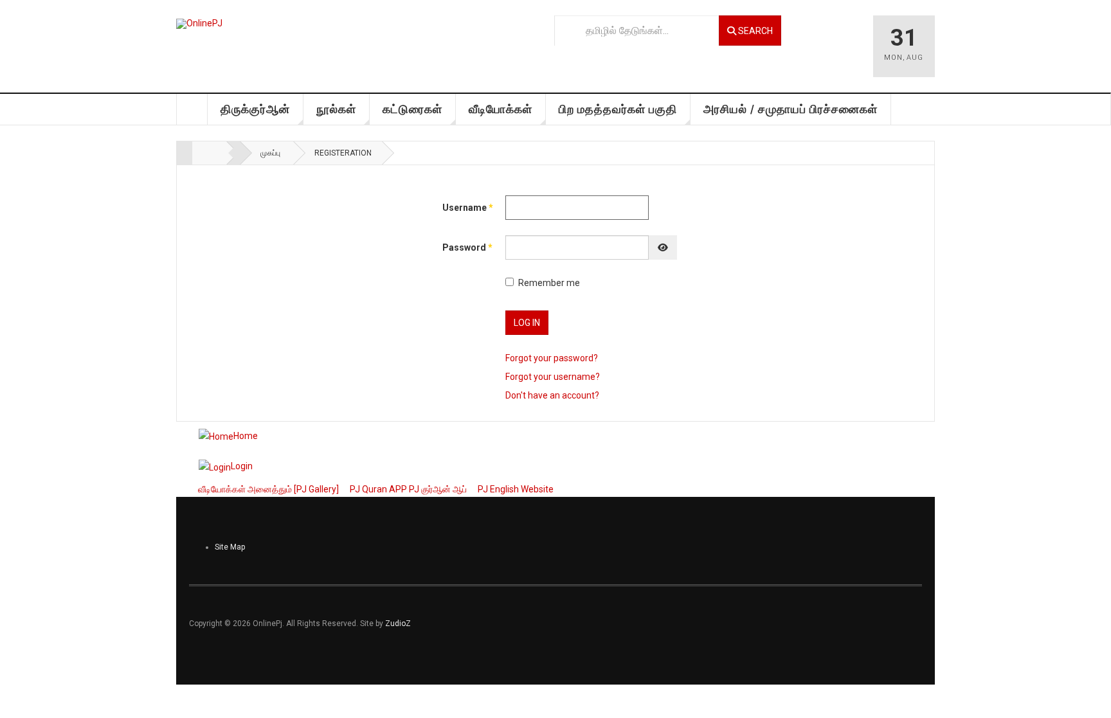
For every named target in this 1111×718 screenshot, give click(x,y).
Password (461, 247)
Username (461, 207)
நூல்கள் (336, 109)
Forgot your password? (551, 358)
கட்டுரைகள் (412, 109)
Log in (527, 323)
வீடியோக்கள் (500, 109)
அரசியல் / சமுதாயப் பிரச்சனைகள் (790, 109)
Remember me (549, 283)
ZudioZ (398, 623)
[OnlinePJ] (199, 24)
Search (754, 31)
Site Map (230, 547)
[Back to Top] (14, 697)
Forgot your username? (552, 377)
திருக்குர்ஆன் (255, 109)
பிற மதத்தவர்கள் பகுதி (618, 109)
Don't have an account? (552, 395)
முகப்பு (192, 109)
